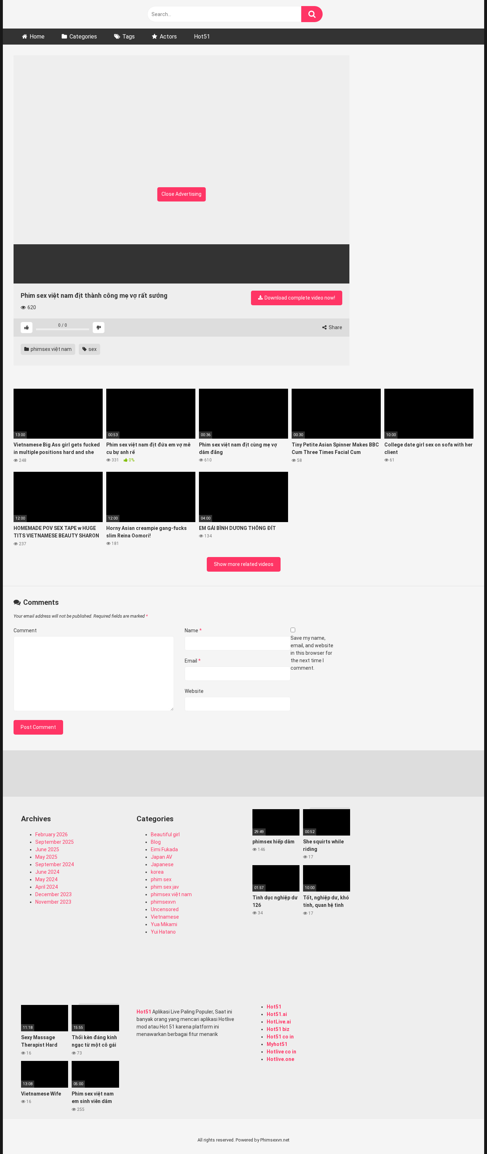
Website (194, 691)
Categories (83, 36)
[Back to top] (463, 1132)
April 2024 (46, 887)
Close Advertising (181, 194)
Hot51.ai (277, 1014)
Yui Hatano (163, 932)
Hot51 (202, 36)
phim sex (161, 879)
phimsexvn (163, 902)
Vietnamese (165, 917)
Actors (168, 36)
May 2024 (46, 879)
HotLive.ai (279, 1022)
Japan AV (161, 857)
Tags (128, 36)
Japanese (162, 864)
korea (157, 872)
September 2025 (54, 842)
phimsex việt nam (51, 349)
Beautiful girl (165, 834)
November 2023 (53, 902)
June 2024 (47, 872)
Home (37, 36)
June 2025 (47, 849)
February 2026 (51, 834)
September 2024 (54, 864)
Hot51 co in (280, 1037)
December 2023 (53, 894)
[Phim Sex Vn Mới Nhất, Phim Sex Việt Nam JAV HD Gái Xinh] (67, 12)
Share (335, 327)
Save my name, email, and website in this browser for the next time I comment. (312, 653)
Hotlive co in (281, 1052)
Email (193, 661)
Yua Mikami (164, 924)
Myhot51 (277, 1044)
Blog (156, 842)
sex (92, 349)
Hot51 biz (278, 1029)
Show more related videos (243, 564)
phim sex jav (165, 887)
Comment (25, 630)
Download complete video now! (299, 298)
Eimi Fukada (164, 849)
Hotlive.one (280, 1059)
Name (193, 630)
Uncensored (165, 909)
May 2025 (46, 857)
